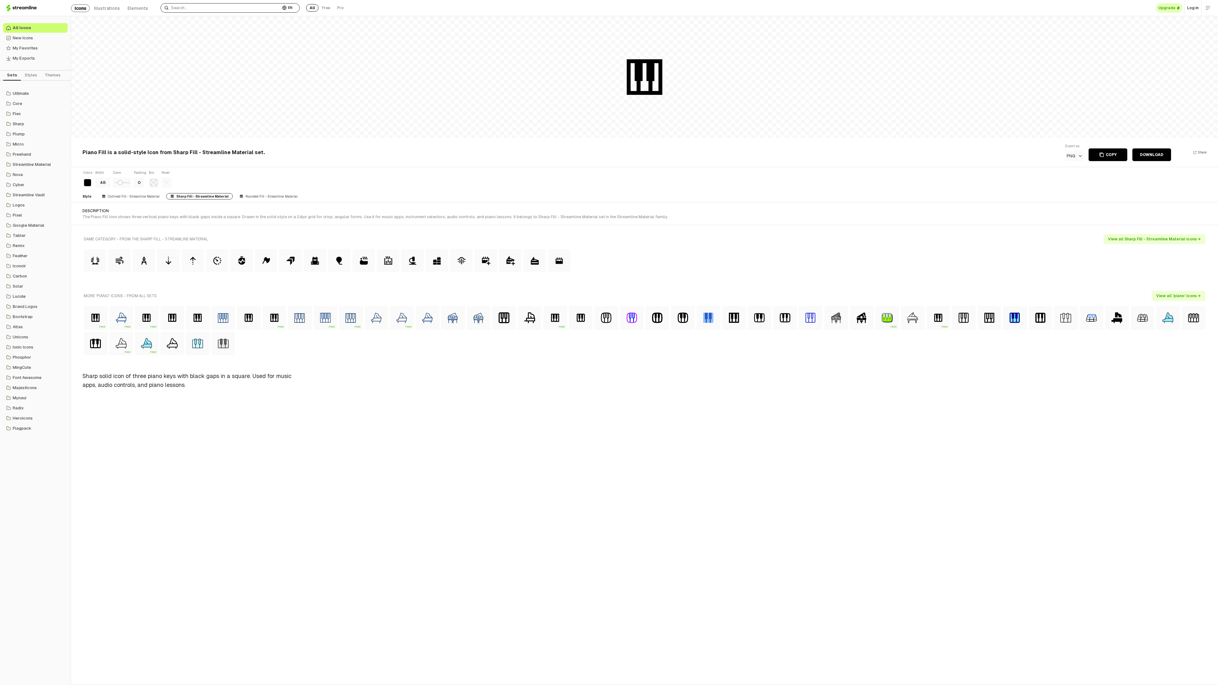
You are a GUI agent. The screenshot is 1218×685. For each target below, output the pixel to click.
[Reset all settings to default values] (166, 183)
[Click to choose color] (87, 182)
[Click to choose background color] (154, 182)
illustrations (107, 8)
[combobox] (220, 7)
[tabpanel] (35, 261)
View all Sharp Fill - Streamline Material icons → (1154, 239)
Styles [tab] (31, 75)
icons (80, 8)
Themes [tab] (53, 75)
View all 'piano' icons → (1178, 296)
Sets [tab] (12, 75)
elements (138, 8)
